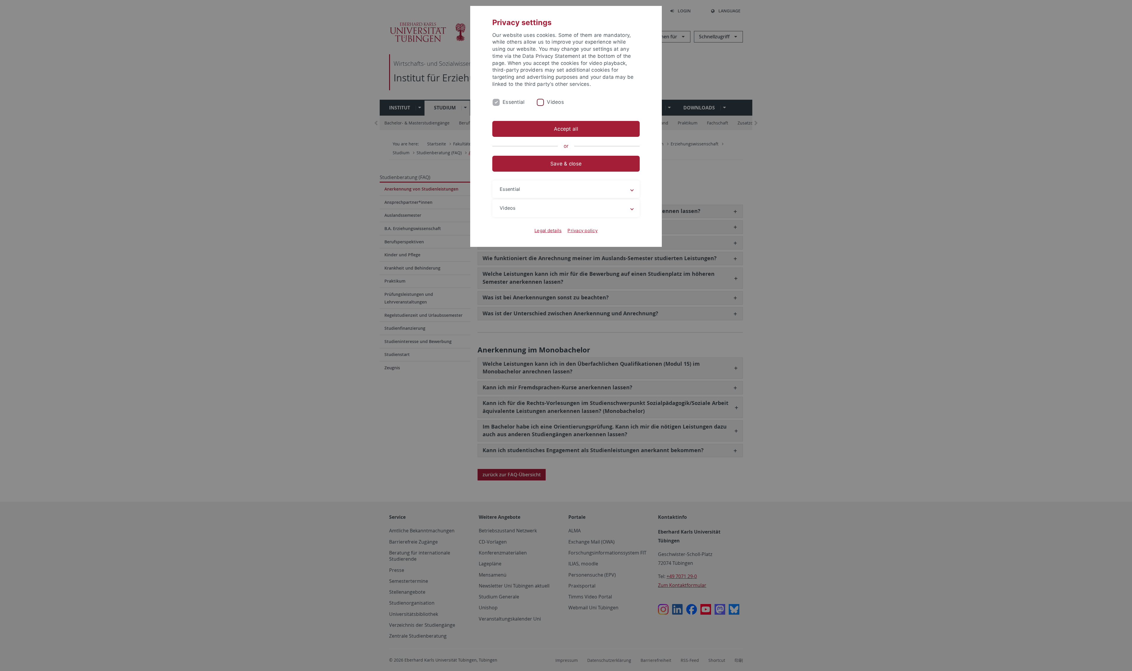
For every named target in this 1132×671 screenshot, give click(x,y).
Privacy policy (582, 230)
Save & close (566, 164)
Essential (513, 102)
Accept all (566, 129)
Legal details (548, 230)
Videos (555, 102)
